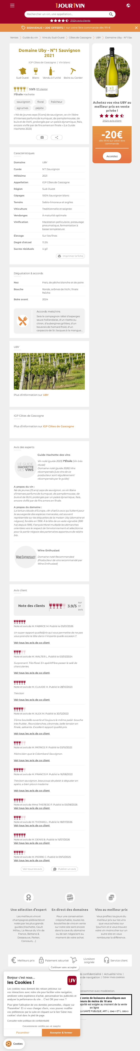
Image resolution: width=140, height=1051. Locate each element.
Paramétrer (22, 1032)
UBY (98, 37)
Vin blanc (64, 62)
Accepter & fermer (61, 1032)
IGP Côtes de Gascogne (42, 62)
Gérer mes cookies (114, 977)
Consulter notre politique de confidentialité (28, 1021)
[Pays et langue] (128, 5)
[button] (14, 1043)
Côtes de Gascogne (80, 37)
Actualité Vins (113, 974)
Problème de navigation (84, 977)
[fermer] (136, 28)
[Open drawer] (12, 5)
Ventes (14, 37)
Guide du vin (30, 37)
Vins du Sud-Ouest (53, 37)
